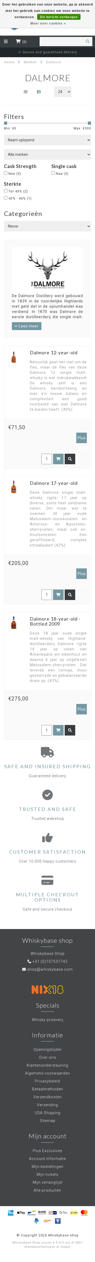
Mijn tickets (47, 1174)
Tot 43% (18, 191)
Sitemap (47, 1121)
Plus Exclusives (48, 1151)
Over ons (47, 1057)
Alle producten (47, 1190)
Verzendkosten (48, 1097)
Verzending (47, 1105)
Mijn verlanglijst (48, 1182)
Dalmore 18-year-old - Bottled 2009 (55, 621)
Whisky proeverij (47, 1020)
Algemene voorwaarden (47, 1073)
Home (9, 62)
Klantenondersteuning (47, 1065)
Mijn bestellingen (47, 1166)
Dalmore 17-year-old (54, 483)
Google (65, 1246)
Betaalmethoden (47, 1089)
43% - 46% (20, 198)
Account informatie (47, 1159)
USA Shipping (47, 1113)
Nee (14, 174)
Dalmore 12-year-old (54, 352)
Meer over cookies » (48, 23)
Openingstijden (48, 1049)
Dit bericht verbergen (59, 17)
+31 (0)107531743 (50, 961)
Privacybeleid (47, 1081)
